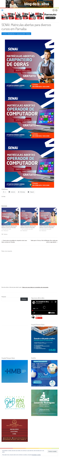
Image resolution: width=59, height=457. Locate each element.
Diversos (28, 33)
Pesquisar (4, 296)
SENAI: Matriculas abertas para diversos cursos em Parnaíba (9, 226)
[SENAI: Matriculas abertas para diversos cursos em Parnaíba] (10, 216)
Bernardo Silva (11, 33)
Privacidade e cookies (36, 454)
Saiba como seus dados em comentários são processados (35, 287)
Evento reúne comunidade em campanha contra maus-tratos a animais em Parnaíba (14, 241)
